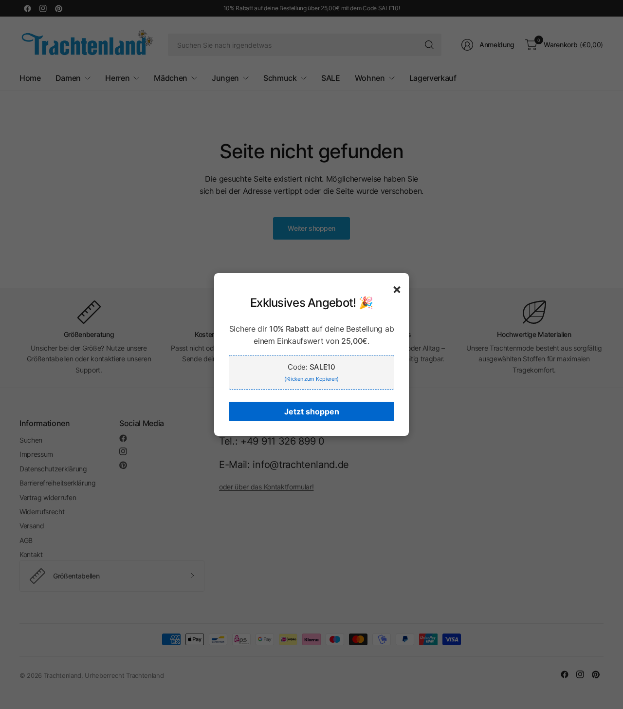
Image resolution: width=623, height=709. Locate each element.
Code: (311, 372)
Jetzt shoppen (311, 411)
